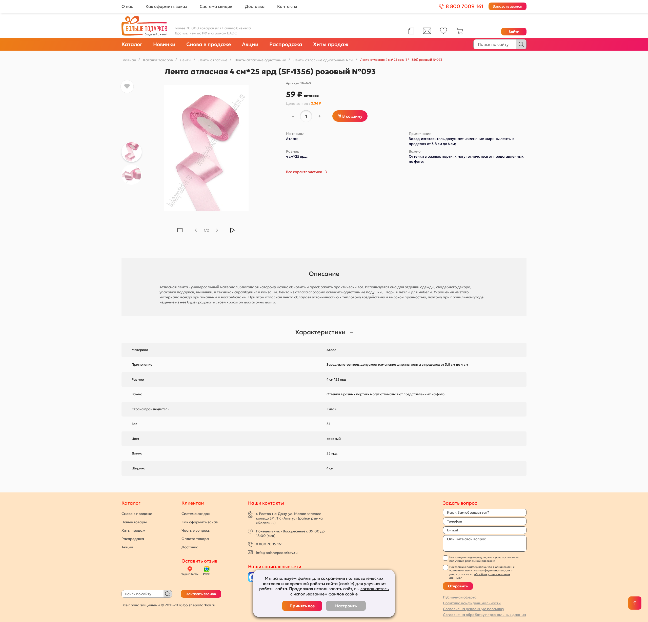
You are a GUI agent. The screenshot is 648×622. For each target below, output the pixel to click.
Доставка (255, 6)
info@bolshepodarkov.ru (276, 552)
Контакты (287, 6)
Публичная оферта (460, 597)
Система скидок (216, 6)
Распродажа (285, 44)
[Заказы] (411, 31)
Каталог (132, 44)
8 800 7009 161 (269, 544)
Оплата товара (195, 538)
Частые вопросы (196, 530)
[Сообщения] (427, 32)
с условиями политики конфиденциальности (482, 568)
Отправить (458, 586)
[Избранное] (443, 32)
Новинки (164, 44)
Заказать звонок (507, 6)
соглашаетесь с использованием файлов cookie (339, 591)
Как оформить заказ (166, 6)
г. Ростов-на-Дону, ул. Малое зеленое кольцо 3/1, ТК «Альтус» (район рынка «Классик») (289, 518)
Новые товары (134, 522)
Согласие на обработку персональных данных (484, 614)
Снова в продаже (208, 44)
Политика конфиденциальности (472, 603)
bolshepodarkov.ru (199, 605)
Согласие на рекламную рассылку (473, 609)
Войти (514, 31)
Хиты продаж (330, 44)
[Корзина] (459, 33)
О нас (127, 6)
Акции (250, 44)
